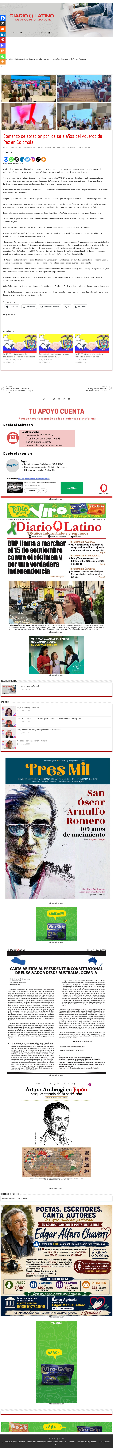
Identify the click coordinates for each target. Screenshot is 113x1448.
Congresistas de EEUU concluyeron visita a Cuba (96, 389)
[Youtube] (59, 399)
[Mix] (3, 51)
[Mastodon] (3, 45)
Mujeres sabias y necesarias (28, 707)
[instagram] (64, 399)
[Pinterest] (3, 40)
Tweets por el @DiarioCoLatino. (14, 1198)
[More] (43, 158)
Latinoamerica (21, 59)
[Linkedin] (22, 158)
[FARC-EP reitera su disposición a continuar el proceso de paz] (92, 343)
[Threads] (38, 158)
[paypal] (69, 399)
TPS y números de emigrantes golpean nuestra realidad (39, 730)
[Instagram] (32, 158)
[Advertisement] (56, 46)
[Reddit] (3, 29)
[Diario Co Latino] (56, 19)
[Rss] (44, 399)
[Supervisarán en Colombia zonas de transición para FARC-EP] (55, 343)
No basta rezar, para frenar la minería (32, 741)
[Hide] (1, 67)
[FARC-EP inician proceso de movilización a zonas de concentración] (20, 343)
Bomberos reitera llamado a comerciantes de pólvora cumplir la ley (19, 390)
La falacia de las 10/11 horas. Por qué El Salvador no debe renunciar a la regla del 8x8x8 (51, 718)
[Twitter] (27, 158)
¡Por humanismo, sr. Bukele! (28, 686)
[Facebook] (6, 158)
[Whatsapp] (11, 158)
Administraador (11, 147)
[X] (16, 158)
